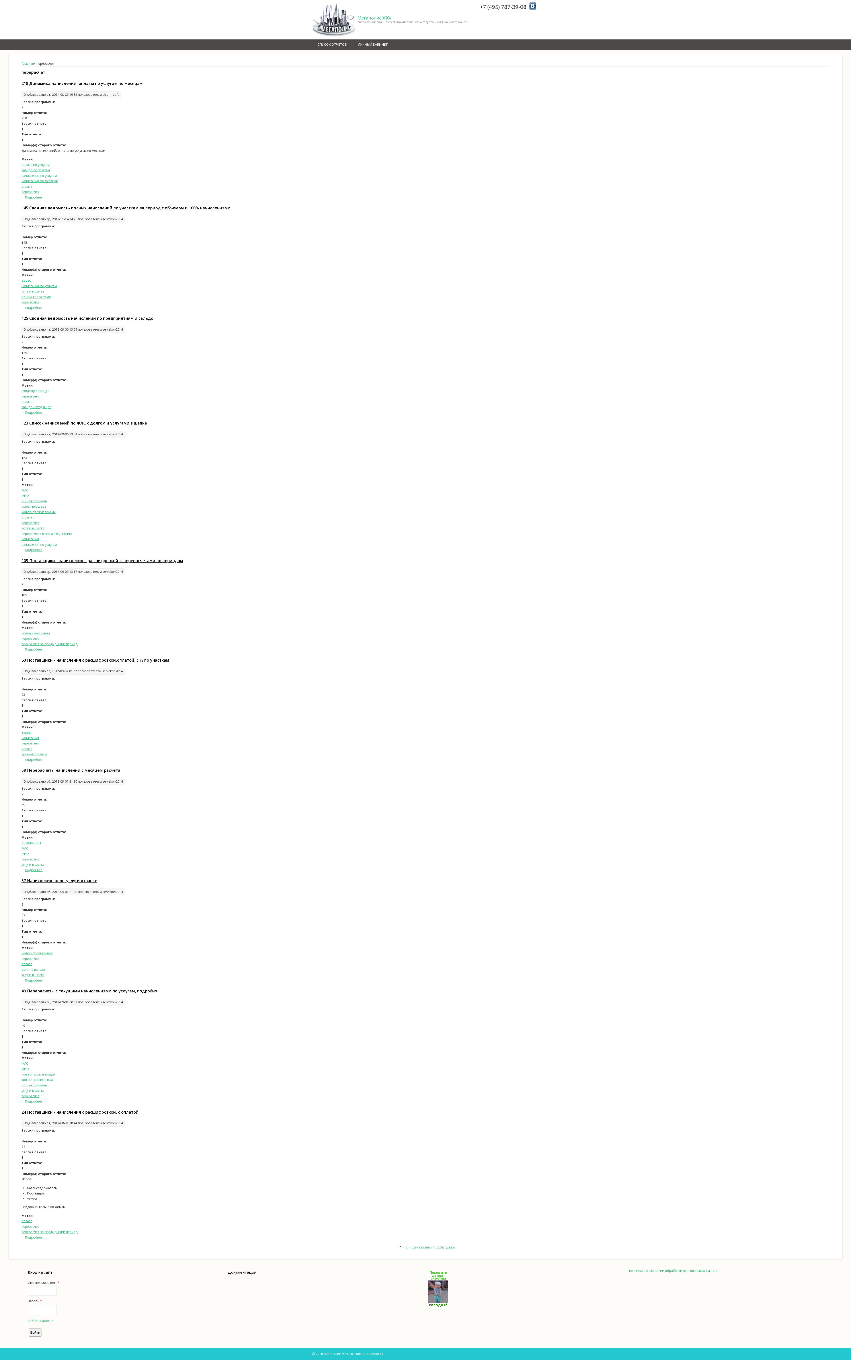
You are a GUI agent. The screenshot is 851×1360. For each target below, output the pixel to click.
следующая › (421, 1247)
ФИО (25, 495)
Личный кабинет (373, 44)
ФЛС (24, 490)
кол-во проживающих (38, 512)
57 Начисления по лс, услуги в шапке (59, 880)
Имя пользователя (43, 1282)
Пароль (35, 1301)
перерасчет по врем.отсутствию (46, 534)
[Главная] (334, 19)
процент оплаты (34, 754)
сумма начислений (35, 633)
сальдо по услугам (35, 170)
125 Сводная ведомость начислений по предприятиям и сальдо (87, 318)
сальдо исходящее (36, 407)
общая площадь (34, 501)
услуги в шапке (33, 291)
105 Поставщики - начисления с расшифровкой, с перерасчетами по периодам (102, 560)
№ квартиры (31, 843)
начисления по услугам (39, 175)
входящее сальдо (35, 391)
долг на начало (33, 969)
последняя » (445, 1247)
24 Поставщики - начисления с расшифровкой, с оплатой (80, 1112)
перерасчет (30, 192)
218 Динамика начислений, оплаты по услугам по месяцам (82, 83)
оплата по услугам (35, 165)
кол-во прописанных (37, 953)
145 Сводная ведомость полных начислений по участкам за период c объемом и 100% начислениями (125, 207)
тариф (26, 732)
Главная (27, 63)
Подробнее (34, 197)
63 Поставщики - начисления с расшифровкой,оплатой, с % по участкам (95, 660)
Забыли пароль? (40, 1321)
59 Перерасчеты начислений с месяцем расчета (70, 770)
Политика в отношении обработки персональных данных (672, 1270)
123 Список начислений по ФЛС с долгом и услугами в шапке (84, 423)
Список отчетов (332, 44)
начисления (30, 539)
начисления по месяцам (39, 181)
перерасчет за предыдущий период (49, 644)
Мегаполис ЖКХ (374, 18)
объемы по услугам (36, 297)
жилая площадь (33, 506)
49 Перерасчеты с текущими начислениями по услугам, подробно (89, 991)
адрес (26, 280)
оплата (26, 186)
